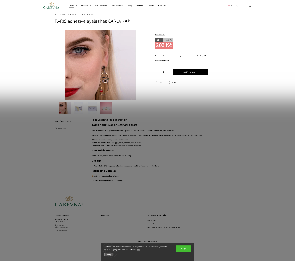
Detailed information (162, 60)
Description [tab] (66, 121)
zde (138, 250)
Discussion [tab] (60, 128)
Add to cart (190, 72)
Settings (108, 255)
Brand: (160, 35)
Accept (183, 248)
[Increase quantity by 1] (170, 72)
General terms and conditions (158, 224)
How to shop (152, 220)
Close (229, 90)
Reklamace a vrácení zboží (147, 241)
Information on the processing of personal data (164, 227)
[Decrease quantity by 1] (158, 72)
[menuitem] (73, 6)
